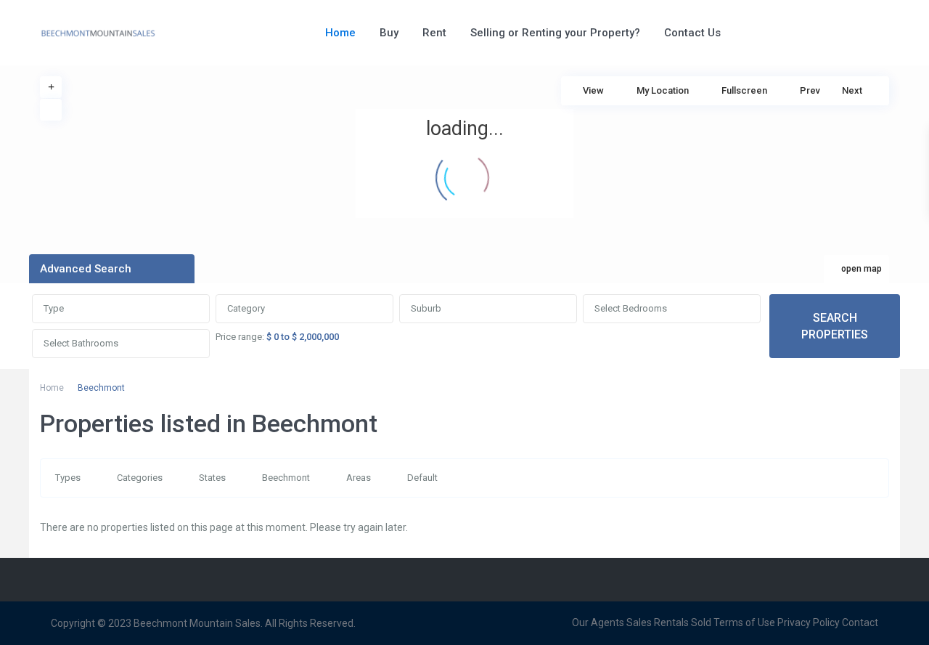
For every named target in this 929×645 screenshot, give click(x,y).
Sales (639, 622)
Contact (860, 622)
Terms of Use (744, 622)
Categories (140, 477)
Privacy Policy (808, 622)
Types (68, 477)
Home (340, 32)
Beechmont (286, 477)
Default (422, 477)
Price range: (240, 336)
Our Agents (598, 622)
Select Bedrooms (630, 308)
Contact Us (692, 32)
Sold (701, 622)
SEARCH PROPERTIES (834, 326)
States (212, 477)
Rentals (671, 622)
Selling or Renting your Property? (555, 32)
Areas (358, 477)
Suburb (426, 308)
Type (54, 308)
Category (246, 308)
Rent (434, 32)
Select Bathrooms (81, 343)
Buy (389, 32)
